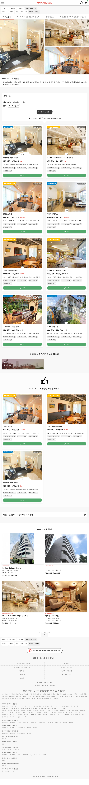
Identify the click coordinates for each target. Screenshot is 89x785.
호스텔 (22, 678)
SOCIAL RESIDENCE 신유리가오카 (59, 270)
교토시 (3, 744)
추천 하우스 (50, 17)
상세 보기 (22, 175)
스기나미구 (11, 712)
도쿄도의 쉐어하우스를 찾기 (9, 704)
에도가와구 (69, 712)
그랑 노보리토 (7, 214)
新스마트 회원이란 (66, 671)
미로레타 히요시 (52, 327)
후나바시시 (13, 727)
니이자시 (25, 722)
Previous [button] (5, 141)
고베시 (19, 755)
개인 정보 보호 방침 (67, 667)
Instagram (45, 685)
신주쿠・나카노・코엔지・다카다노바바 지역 (68, 706)
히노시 (59, 714)
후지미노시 (58, 722)
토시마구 (18, 712)
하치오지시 (77, 712)
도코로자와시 (33, 722)
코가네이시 (53, 714)
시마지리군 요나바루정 (8, 771)
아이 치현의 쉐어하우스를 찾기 (10, 736)
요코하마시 (7, 364)
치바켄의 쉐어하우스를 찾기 (9, 725)
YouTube (52, 685)
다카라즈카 (5, 755)
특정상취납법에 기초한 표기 (22, 667)
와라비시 (65, 722)
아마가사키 (13, 755)
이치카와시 (5, 727)
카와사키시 (13, 733)
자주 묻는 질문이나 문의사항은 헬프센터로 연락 (46, 650)
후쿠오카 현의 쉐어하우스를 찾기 (10, 763)
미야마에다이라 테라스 (10, 158)
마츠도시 (29, 727)
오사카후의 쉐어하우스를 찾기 (10, 747)
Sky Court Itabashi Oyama (11, 568)
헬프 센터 (22, 671)
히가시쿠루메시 (75, 714)
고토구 (48, 710)
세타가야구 (75, 710)
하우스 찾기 (7, 17)
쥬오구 (10, 710)
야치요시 (35, 727)
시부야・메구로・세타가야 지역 (10, 708)
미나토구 (16, 710)
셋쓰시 (9, 749)
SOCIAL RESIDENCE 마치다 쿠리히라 (60, 158)
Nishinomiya (37, 755)
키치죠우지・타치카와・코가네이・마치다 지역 (14, 706)
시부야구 (82, 710)
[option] (22, 140)
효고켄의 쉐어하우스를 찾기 (9, 752)
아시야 (44, 755)
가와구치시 (13, 722)
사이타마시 (5, 722)
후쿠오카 (4, 765)
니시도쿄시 (5, 717)
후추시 (26, 714)
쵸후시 (39, 714)
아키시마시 (33, 714)
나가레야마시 (21, 727)
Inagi (24, 717)
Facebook (37, 685)
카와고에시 (50, 722)
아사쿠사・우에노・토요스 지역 (56, 708)
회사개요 (66, 663)
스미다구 (42, 710)
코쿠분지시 (66, 714)
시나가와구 (55, 710)
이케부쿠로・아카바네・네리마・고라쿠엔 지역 (41, 706)
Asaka (71, 722)
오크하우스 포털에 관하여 (22, 663)
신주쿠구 (23, 710)
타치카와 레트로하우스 (53, 616)
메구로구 (62, 710)
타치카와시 (5, 714)
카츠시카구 (61, 712)
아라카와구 (32, 712)
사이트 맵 (22, 674)
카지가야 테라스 (52, 214)
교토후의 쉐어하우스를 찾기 (9, 742)
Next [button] (40, 141)
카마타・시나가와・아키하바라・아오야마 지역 (33, 708)
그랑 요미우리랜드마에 (10, 270)
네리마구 (46, 712)
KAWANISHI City (27, 755)
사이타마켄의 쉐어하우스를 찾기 (10, 720)
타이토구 (35, 710)
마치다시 (45, 714)
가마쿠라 (29, 733)
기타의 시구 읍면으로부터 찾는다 (28, 17)
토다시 (19, 722)
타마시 (83, 714)
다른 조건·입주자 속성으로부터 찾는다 (73, 17)
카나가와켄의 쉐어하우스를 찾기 (10, 731)
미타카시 (19, 714)
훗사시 (19, 717)
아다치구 (53, 712)
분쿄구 (29, 710)
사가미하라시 (21, 733)
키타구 (25, 712)
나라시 (3, 760)
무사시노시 (13, 714)
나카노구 (4, 712)
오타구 (68, 710)
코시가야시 (42, 722)
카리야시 (4, 738)
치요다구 (4, 710)
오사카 (3, 749)
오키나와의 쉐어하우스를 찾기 (10, 769)
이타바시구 (39, 712)
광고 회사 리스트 (67, 674)
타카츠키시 (16, 749)
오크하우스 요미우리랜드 (11, 327)
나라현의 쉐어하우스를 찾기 (9, 758)
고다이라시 (13, 717)
